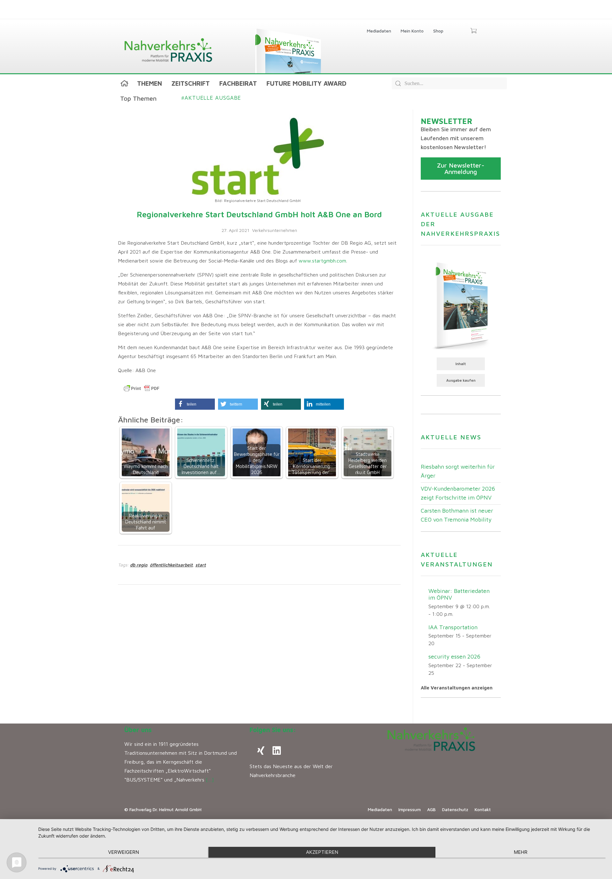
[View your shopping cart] (473, 31)
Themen (149, 83)
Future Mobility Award (306, 83)
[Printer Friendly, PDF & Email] (141, 388)
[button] (195, 404)
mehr (521, 852)
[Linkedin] (276, 750)
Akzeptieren (322, 852)
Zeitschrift (190, 83)
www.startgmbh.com (322, 260)
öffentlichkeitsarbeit (171, 564)
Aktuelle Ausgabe (211, 98)
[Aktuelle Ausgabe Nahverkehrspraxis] (461, 305)
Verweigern (123, 852)
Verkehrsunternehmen (274, 230)
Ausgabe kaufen (461, 380)
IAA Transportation (452, 627)
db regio (138, 564)
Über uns (138, 729)
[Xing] (261, 750)
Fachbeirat (238, 83)
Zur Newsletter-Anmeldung (460, 168)
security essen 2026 (454, 656)
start (200, 564)
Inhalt (460, 364)
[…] (210, 779)
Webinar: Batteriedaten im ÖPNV (459, 594)
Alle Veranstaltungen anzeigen (456, 687)
